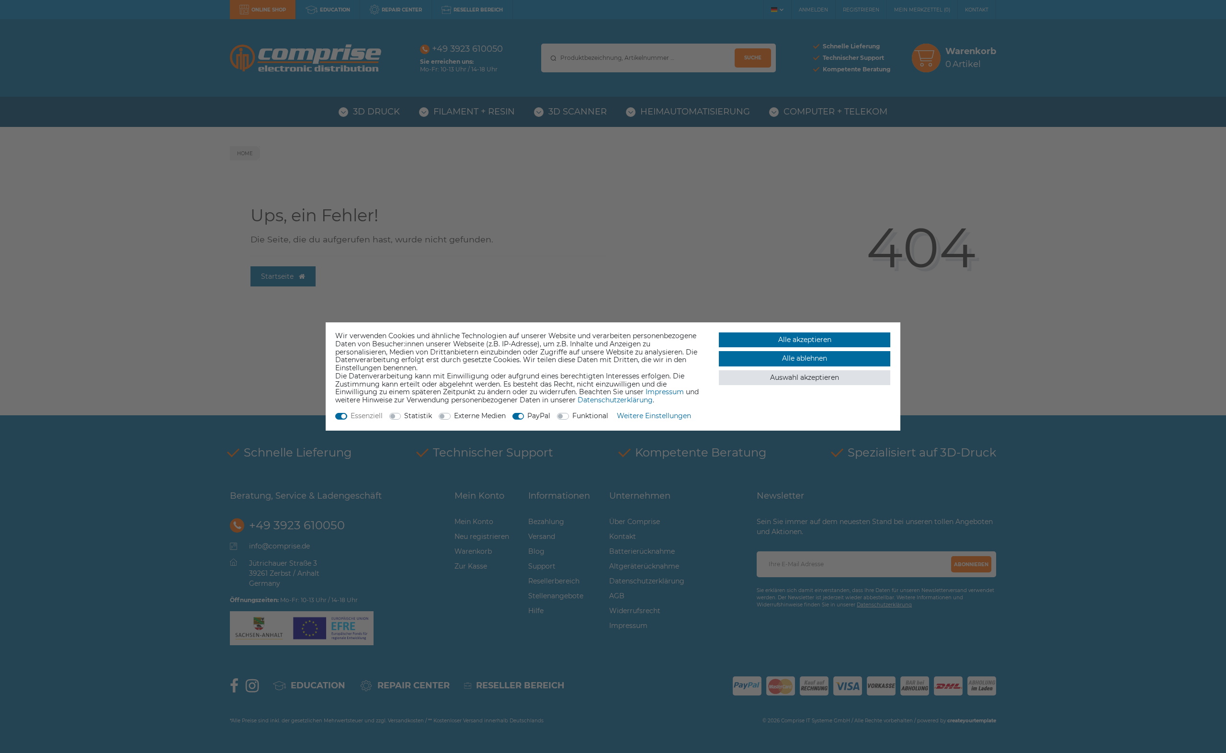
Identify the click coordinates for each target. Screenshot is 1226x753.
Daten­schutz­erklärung (615, 400)
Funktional (590, 415)
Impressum (665, 392)
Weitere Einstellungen (654, 415)
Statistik (418, 415)
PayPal (538, 415)
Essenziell (367, 415)
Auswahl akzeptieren (804, 377)
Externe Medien (480, 415)
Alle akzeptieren (804, 339)
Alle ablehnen (804, 358)
